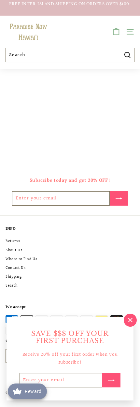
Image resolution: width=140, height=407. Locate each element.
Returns (13, 241)
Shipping (13, 277)
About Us (14, 250)
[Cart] (116, 31)
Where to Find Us (21, 259)
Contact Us (16, 268)
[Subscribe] (111, 380)
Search (12, 286)
